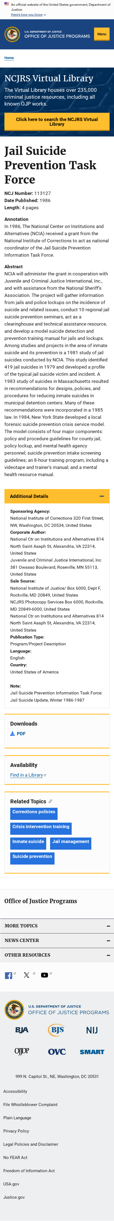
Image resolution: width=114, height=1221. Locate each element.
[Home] (57, 34)
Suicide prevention (32, 856)
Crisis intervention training (40, 826)
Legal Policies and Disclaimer (30, 1144)
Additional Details (29, 496)
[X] (28, 977)
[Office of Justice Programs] (12, 34)
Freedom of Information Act (29, 1170)
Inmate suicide (28, 841)
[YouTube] (46, 977)
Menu (101, 34)
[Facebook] (10, 977)
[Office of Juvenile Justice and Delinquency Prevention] (22, 1056)
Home (9, 58)
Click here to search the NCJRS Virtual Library (57, 122)
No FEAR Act (15, 1157)
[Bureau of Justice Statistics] (57, 1037)
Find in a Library (26, 775)
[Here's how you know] (57, 9)
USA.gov (11, 1184)
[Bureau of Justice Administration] (21, 1034)
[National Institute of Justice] (92, 1034)
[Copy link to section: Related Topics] (49, 801)
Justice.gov (14, 1197)
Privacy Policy (16, 1131)
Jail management (70, 841)
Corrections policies (33, 811)
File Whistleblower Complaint (30, 1104)
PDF (21, 733)
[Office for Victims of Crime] (57, 1056)
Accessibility (15, 1091)
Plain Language (17, 1117)
